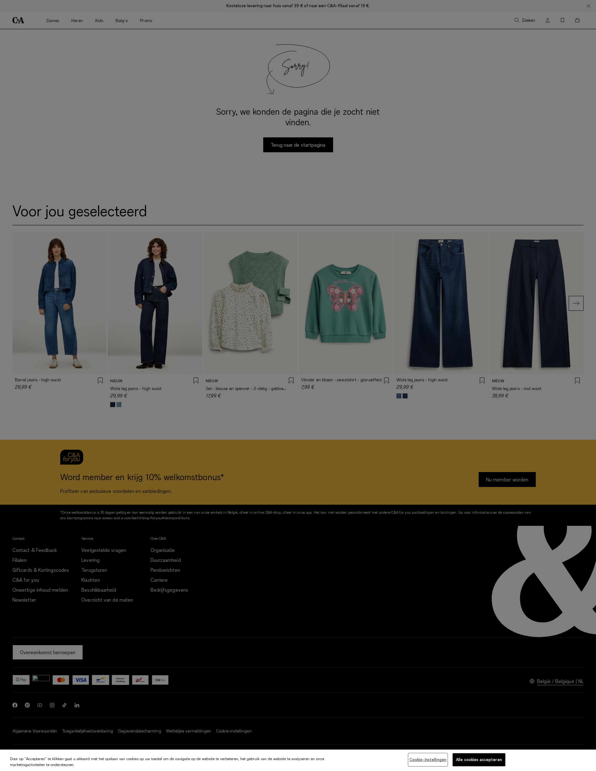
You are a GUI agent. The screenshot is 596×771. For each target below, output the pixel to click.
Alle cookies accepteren (479, 759)
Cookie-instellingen (427, 759)
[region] (298, 760)
